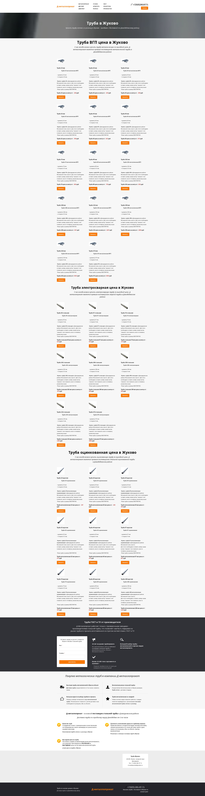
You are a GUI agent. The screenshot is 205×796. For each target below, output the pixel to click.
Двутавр (81, 6)
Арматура (96, 6)
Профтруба (107, 6)
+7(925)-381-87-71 (136, 787)
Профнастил (107, 8)
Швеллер (82, 8)
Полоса (95, 8)
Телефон (62, 653)
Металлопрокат (84, 4)
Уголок (95, 4)
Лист (105, 4)
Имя (60, 645)
